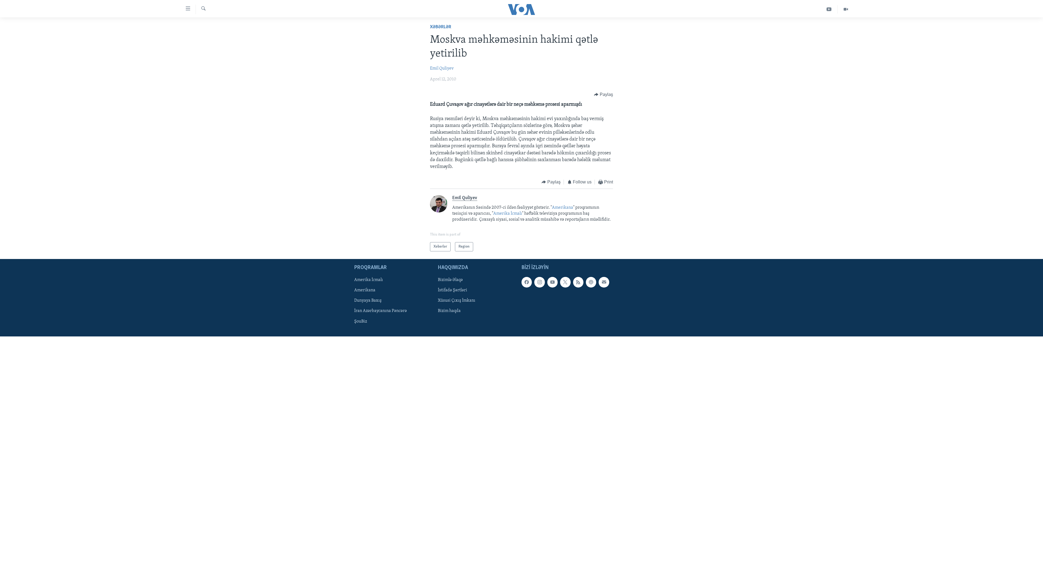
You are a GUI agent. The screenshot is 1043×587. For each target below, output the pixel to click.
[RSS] (578, 282)
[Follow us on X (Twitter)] (565, 282)
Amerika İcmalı (507, 213)
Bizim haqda (449, 311)
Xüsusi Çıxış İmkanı (456, 300)
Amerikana (562, 207)
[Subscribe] (604, 282)
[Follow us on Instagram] (539, 282)
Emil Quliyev (442, 68)
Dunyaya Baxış (368, 300)
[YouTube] (829, 9)
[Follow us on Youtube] (552, 282)
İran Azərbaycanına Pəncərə (380, 311)
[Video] (846, 9)
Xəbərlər (440, 27)
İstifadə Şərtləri (452, 290)
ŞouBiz (360, 321)
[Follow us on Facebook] (527, 282)
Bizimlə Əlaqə (450, 280)
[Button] (603, 94)
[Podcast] (591, 282)
